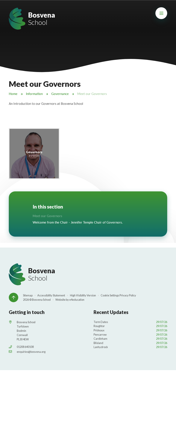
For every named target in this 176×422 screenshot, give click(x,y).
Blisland (130, 343)
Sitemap (28, 295)
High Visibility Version (83, 295)
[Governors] (34, 153)
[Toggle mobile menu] (161, 13)
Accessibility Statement (51, 295)
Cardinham (130, 338)
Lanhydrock (130, 347)
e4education (76, 299)
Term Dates (130, 322)
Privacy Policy (128, 295)
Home (13, 94)
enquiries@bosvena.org (31, 351)
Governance (60, 94)
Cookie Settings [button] (110, 295)
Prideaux (130, 330)
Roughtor (130, 326)
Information (34, 94)
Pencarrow (130, 334)
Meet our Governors (92, 94)
